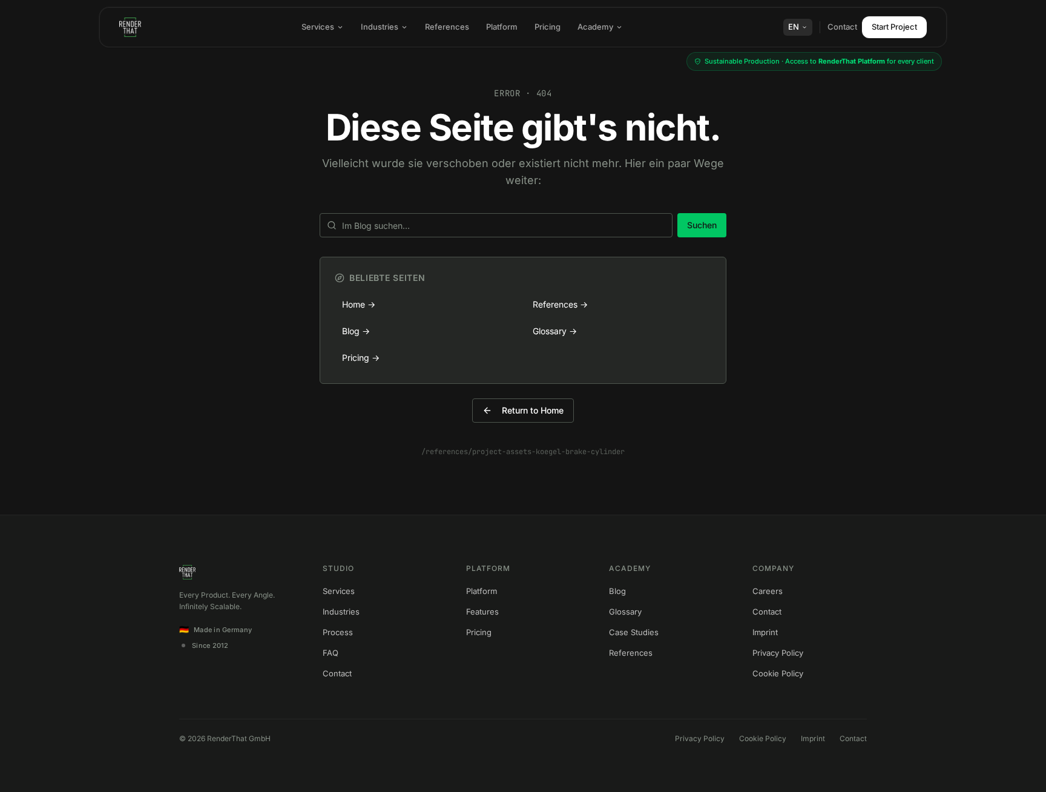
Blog (617, 591)
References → (560, 304)
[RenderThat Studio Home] (130, 27)
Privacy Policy (777, 653)
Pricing (548, 26)
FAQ (330, 653)
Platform (502, 26)
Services (317, 26)
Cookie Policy (777, 673)
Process (338, 632)
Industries (379, 26)
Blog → (356, 331)
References (447, 26)
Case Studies (634, 632)
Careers (767, 591)
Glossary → (555, 331)
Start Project (894, 26)
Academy (595, 26)
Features (482, 611)
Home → (358, 304)
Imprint (765, 632)
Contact (842, 26)
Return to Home (533, 410)
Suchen (702, 225)
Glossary (625, 611)
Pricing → (361, 357)
